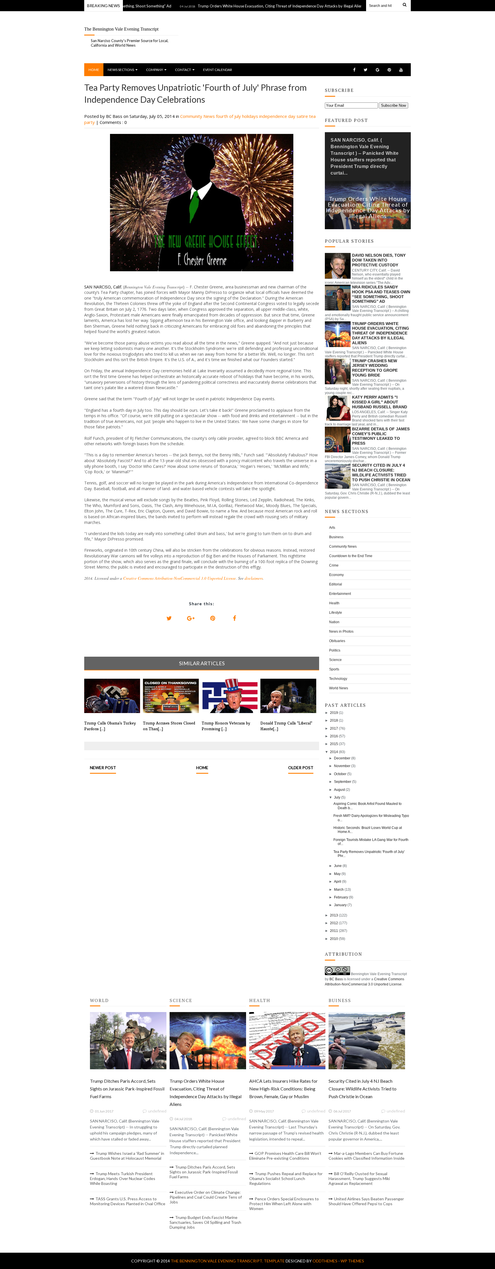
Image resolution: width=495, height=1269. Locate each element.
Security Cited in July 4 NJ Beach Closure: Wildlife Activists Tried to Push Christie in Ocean (381, 472)
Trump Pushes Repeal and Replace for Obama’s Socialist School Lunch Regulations (286, 1178)
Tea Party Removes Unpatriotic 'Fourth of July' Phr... (368, 854)
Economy (336, 575)
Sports (334, 669)
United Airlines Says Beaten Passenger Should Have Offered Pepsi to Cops (366, 1201)
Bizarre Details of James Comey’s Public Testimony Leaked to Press (381, 436)
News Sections (121, 70)
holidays (250, 116)
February (341, 897)
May (337, 874)
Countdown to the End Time (350, 556)
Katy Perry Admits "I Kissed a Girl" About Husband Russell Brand (379, 402)
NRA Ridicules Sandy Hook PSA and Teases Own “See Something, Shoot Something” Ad (381, 294)
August (339, 790)
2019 (334, 713)
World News (338, 688)
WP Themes (352, 1260)
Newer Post (103, 767)
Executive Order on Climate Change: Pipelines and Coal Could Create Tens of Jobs (206, 1197)
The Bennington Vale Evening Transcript (121, 29)
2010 (334, 939)
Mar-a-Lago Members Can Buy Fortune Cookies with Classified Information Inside (366, 1156)
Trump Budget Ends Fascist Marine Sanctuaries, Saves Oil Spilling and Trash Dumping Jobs (205, 1222)
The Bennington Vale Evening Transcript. (217, 1260)
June (338, 866)
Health (334, 603)
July (337, 797)
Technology (338, 679)
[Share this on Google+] (190, 618)
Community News (198, 116)
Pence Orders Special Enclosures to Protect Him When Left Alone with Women (284, 1203)
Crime (334, 565)
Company (154, 70)
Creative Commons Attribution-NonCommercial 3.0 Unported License (179, 578)
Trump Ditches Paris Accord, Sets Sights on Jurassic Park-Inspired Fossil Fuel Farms (127, 1088)
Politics (334, 650)
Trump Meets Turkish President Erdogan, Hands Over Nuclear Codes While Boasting (122, 1178)
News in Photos (341, 631)
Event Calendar (217, 70)
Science (335, 660)
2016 (334, 736)
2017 (334, 728)
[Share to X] (169, 618)
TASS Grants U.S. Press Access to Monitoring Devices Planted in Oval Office (127, 1201)
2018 (334, 720)
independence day (277, 116)
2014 (334, 752)
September (342, 782)
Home (94, 70)
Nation (334, 622)
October (340, 774)
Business (336, 537)
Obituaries (337, 641)
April (337, 882)
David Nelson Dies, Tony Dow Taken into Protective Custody (379, 260)
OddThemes (325, 1260)
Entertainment (340, 594)
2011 (334, 931)
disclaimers (254, 578)
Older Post (300, 767)
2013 (334, 915)
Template (274, 1260)
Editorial (335, 584)
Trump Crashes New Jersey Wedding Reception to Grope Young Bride (375, 368)
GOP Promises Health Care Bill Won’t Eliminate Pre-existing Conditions (285, 1156)
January (340, 905)
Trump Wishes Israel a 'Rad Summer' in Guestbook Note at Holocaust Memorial (127, 1156)
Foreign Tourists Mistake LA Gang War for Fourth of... (370, 842)
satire (302, 116)
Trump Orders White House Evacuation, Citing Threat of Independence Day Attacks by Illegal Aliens (253, 6)
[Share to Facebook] (234, 618)
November (342, 766)
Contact (183, 70)
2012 (334, 923)
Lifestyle (335, 613)
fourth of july (229, 116)
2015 (334, 744)
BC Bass (336, 979)
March (339, 890)
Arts (332, 528)
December (342, 758)
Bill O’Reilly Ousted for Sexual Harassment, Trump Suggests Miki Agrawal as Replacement (359, 1178)
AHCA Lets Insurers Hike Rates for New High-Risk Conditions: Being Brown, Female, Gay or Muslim (283, 1088)
